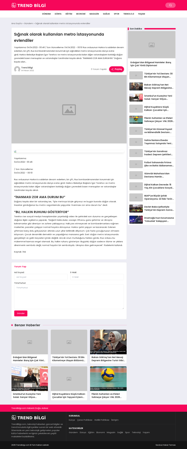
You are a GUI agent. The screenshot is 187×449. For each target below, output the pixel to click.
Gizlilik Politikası (101, 419)
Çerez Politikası (84, 419)
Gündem (46, 13)
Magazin (94, 13)
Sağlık (106, 13)
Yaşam (141, 13)
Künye (72, 419)
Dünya (58, 13)
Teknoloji (128, 13)
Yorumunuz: (20, 282)
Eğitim (69, 13)
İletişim (115, 419)
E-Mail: (73, 272)
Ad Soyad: (19, 272)
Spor (116, 13)
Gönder (21, 313)
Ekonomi (80, 13)
